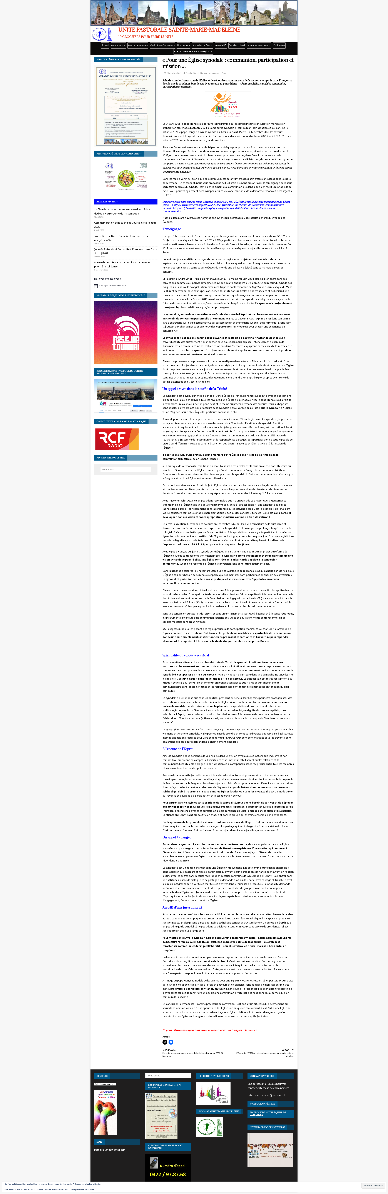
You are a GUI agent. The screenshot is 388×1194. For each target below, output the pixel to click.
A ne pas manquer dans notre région (191, 51)
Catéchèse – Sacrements (162, 45)
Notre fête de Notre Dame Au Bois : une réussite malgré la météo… (122, 238)
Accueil (105, 45)
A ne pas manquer (212, 73)
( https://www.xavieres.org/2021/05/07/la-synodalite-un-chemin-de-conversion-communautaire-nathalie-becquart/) (223, 206)
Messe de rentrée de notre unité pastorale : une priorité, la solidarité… (122, 264)
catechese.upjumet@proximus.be (267, 1095)
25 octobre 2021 (174, 73)
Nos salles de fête (201, 45)
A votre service (118, 45)
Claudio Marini (192, 73)
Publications (279, 45)
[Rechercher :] (125, 469)
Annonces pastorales (258, 45)
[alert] (125, 286)
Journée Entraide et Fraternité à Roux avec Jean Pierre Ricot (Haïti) (125, 251)
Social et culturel (237, 45)
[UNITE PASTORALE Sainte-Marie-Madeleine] (194, 24)
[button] (228, 105)
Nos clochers (183, 45)
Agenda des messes (138, 45)
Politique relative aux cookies (82, 1189)
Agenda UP (220, 45)
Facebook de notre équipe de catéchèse (268, 1113)
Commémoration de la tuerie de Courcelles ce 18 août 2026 (125, 225)
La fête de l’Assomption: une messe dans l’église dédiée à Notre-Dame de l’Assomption (122, 211)
